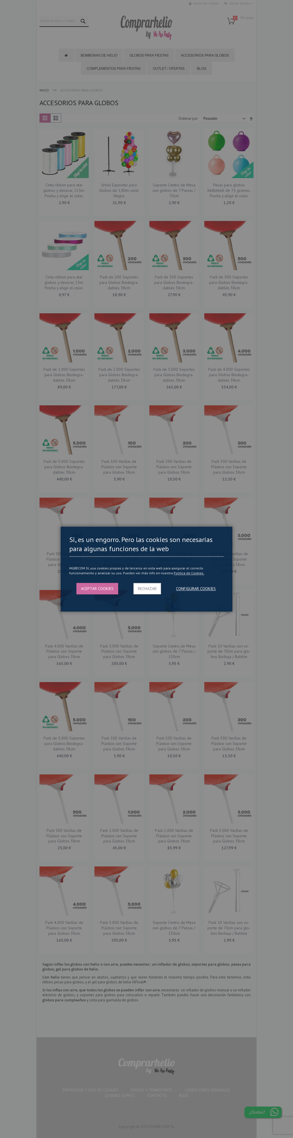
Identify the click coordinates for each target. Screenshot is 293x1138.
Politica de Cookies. (189, 573)
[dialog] (146, 569)
